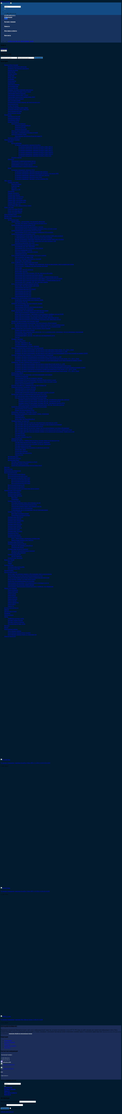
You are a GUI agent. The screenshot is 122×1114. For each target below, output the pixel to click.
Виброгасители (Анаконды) (12, 471)
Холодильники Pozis (10, 214)
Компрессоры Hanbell (14, 494)
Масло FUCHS (12, 601)
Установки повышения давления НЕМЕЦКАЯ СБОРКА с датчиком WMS (37, 173)
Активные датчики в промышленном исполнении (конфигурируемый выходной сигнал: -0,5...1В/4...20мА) (47, 358)
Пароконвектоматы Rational (17, 93)
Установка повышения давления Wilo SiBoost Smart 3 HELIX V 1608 (22, 1019)
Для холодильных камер (19, 134)
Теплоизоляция (8, 615)
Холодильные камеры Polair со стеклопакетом (22, 634)
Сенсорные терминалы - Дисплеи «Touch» (24, 412)
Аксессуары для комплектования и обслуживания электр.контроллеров (30, 574)
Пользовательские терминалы (24, 309)
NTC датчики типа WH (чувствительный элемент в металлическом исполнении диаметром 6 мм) (44, 431)
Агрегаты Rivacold (13, 122)
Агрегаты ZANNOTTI (14, 138)
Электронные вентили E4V (23, 291)
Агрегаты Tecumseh (21, 129)
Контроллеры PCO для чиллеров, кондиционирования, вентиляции (31, 375)
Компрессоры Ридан (14, 501)
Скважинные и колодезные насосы (22, 164)
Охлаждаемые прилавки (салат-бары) (19, 91)
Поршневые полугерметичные (20, 515)
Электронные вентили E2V (23, 287)
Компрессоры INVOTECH (15, 517)
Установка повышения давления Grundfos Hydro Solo (35, 156)
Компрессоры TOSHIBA (15, 531)
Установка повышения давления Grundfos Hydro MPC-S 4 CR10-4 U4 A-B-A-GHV (25, 891)
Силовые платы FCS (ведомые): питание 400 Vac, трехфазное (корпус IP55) (42, 403)
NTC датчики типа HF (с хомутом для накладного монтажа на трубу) (36, 423)
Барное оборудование (11, 65)
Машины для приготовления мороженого (20, 90)
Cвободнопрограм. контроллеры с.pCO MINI (25, 245)
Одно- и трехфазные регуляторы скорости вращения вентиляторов (28, 577)
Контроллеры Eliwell (10, 572)
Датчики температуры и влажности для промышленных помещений (32, 355)
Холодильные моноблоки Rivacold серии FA (28, 136)
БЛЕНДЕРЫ (11, 72)
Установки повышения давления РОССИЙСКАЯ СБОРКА (32, 175)
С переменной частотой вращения (22, 508)
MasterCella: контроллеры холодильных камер (25, 298)
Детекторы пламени (21, 451)
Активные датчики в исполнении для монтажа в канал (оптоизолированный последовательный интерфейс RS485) (50, 367)
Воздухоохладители (10, 472)
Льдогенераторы (13, 86)
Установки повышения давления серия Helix (28, 177)
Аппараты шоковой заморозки (17, 67)
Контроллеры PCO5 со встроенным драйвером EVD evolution (34, 232)
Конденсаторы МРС (14, 569)
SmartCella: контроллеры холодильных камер (29, 300)
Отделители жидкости (11, 608)
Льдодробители (13, 88)
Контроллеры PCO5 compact (24, 408)
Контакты (7, 35)
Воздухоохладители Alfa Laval (17, 476)
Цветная (14, 188)
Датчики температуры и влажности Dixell (24, 462)
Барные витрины (13, 70)
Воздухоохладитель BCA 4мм (20, 480)
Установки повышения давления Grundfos (28, 145)
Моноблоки (7, 115)
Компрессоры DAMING (15, 512)
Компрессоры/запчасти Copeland (18, 549)
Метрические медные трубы (16, 624)
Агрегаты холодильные (18, 124)
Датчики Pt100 (20, 433)
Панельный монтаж (21, 253)
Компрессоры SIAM (14, 529)
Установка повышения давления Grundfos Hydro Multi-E (36, 152)
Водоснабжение (16, 143)
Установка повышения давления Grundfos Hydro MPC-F (36, 148)
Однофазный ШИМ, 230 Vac (23, 334)
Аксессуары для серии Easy (23, 261)
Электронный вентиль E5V (23, 293)
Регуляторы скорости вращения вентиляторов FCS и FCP (28, 394)
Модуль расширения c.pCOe (23, 250)
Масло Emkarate (13, 590)
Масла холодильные (10, 588)
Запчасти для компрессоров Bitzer (22, 545)
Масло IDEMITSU (13, 602)
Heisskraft (11, 159)
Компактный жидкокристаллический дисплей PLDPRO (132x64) (34, 392)
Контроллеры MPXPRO (22, 305)
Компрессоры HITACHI (15, 528)
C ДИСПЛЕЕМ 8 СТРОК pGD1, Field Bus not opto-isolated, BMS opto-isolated (39, 236)
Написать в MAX (7, 1062)
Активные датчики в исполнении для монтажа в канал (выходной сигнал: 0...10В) (40, 364)
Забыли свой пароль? (7, 1112)
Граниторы (11, 75)
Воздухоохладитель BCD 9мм (20, 481)
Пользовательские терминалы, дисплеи (23, 387)
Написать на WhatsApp (9, 1064)
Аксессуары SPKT (20, 341)
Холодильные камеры (11, 629)
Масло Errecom (12, 599)
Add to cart (4, 49)
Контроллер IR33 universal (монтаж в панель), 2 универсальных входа (36, 277)
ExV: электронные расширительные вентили (24, 284)
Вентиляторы (8, 469)
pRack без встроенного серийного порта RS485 (29, 312)
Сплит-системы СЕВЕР (15, 213)
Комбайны (11, 79)
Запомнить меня (16, 1108)
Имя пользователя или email (10, 1101)
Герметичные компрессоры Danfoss (22, 540)
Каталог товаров (9, 22)
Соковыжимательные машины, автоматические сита (24, 102)
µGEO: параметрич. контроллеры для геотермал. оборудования (30, 328)
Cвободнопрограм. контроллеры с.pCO (23, 234)
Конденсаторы (8, 565)
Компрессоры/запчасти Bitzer (17, 544)
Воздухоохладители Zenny (16, 487)
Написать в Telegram (8, 1068)
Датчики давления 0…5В (22, 342)
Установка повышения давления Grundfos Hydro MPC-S (36, 150)
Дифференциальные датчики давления (27, 346)
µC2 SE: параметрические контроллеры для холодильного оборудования (34, 323)
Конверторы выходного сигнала (25, 330)
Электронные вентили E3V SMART (25, 289)
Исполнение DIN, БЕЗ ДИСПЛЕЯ (25, 246)
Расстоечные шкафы (14, 100)
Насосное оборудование (12, 140)
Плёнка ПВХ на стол (14, 204)
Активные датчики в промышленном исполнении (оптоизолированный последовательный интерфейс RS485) (48, 360)
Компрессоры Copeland (18, 553)
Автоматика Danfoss (14, 458)
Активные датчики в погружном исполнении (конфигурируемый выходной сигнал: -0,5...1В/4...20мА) (45, 369)
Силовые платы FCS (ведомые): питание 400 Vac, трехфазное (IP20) (39, 401)
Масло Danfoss (12, 597)
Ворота (10, 561)
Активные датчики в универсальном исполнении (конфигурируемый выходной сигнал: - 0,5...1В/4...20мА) (47, 371)
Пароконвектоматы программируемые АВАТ (21, 97)
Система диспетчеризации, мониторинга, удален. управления (30, 414)
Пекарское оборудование (16, 99)
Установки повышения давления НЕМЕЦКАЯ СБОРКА (31, 172)
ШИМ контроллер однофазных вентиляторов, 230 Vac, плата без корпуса (41, 405)
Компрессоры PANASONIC (16, 520)
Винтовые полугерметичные (20, 513)
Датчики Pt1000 (20, 435)
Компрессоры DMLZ (14, 492)
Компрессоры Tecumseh (15, 558)
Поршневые (15, 499)
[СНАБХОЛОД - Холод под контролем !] (10, 3)
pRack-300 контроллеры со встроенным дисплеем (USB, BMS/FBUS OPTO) (38, 319)
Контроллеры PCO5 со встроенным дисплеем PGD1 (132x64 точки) (36, 229)
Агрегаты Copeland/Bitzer (23, 125)
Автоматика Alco (13, 456)
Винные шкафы (12, 74)
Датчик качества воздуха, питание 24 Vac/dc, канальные (32, 442)
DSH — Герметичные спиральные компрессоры (25, 538)
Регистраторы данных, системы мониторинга (22, 579)
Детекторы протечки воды (23, 453)
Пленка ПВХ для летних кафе (17, 200)
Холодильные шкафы (14, 113)
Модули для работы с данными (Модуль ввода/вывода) (28, 385)
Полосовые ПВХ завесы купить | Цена (19, 205)
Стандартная (15, 186)
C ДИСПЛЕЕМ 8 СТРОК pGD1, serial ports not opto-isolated (33, 237)
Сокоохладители (13, 104)
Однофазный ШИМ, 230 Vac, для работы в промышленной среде (35, 335)
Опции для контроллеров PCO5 (24, 410)
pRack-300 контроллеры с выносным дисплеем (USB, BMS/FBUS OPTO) (37, 318)
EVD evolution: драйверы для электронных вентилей (31, 266)
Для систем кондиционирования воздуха (24, 504)
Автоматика (8, 218)
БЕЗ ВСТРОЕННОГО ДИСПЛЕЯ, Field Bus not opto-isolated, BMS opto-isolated (39, 239)
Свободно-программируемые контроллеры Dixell (26, 465)
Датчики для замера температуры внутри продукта (31, 223)
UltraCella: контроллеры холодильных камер (25, 321)
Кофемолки (11, 83)
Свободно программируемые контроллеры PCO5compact (29, 407)
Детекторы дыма (20, 449)
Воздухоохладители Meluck (16, 474)
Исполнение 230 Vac (21, 302)
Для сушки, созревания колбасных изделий (24, 132)
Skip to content (5, 1)
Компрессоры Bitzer (17, 547)
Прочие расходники (10, 611)
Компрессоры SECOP (14, 554)
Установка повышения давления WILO (23, 170)
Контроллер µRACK (17, 373)
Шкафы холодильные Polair (12, 216)
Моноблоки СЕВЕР (14, 120)
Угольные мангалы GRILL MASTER (18, 109)
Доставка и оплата (10, 31)
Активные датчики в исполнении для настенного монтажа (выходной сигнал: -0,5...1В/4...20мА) (44, 350)
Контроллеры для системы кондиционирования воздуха (25, 576)
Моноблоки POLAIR (14, 116)
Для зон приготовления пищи (20, 131)
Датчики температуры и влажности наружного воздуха (32, 448)
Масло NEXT (12, 604)
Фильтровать (38, 57)
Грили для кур (12, 77)
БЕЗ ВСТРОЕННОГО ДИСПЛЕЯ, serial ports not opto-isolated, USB (35, 241)
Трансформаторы (16, 439)
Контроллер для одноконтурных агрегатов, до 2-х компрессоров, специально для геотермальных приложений (49, 332)
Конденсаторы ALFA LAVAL (16, 567)
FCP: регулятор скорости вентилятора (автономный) (31, 396)
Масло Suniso (12, 593)
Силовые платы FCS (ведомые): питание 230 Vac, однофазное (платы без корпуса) (44, 399)
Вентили (6, 467)
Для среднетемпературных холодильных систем (26, 506)
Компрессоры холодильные (12, 490)
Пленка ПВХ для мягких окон (17, 202)
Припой (6, 609)
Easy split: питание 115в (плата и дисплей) (28, 259)
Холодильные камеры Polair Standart (19, 633)
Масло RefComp (13, 592)
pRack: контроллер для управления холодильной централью (29, 310)
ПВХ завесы (8, 180)
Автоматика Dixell (13, 460)
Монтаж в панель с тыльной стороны (26, 252)
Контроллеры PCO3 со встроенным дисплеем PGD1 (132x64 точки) (36, 382)
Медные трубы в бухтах (15, 620)
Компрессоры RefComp (15, 496)
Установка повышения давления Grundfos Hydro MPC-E (36, 147)
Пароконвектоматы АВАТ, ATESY (18, 95)
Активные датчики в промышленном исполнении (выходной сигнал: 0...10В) (38, 357)
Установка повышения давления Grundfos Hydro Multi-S (36, 154)
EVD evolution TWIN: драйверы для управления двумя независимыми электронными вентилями (44, 264)
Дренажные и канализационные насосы (23, 161)
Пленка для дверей (14, 195)
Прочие (17, 337)
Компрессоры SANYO (14, 522)
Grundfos (10, 141)
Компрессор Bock (13, 533)
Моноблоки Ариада (14, 118)
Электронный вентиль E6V (23, 294)
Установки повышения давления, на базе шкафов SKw (31, 179)
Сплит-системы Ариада (15, 211)
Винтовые (14, 497)
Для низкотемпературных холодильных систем (26, 503)
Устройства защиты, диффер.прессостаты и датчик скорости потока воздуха (35, 440)
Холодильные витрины (15, 111)
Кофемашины (12, 81)
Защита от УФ (15, 189)
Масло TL (11, 606)
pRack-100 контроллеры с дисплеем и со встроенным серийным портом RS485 (39, 314)
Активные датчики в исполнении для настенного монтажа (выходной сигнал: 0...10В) (41, 351)
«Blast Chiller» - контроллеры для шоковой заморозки (28, 221)
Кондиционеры (8, 570)
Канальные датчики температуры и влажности (25, 362)
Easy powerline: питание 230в (24, 257)
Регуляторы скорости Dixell (19, 464)
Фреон (6, 627)
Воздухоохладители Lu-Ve (16, 485)
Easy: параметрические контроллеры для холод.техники (28, 255)
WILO (9, 168)
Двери (10, 563)
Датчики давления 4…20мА (23, 344)
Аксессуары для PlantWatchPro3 (25, 419)
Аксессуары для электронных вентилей (27, 286)
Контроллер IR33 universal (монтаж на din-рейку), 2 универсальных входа (37, 280)
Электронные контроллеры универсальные (21, 585)
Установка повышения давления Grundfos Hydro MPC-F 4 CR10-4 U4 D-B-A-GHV (25, 763)
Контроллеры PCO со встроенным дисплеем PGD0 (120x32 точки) (35, 380)
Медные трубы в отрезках (16, 622)
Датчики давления (17, 339)
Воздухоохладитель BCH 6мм (20, 483)
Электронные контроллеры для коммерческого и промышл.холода (28, 583)
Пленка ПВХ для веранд (15, 198)
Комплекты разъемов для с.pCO (24, 243)
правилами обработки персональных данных (20, 1033)
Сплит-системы (9, 207)
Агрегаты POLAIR (20, 127)
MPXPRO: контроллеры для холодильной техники (26, 303)
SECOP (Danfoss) (16, 556)
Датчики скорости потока (23, 446)
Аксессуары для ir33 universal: (24, 269)
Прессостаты (19, 455)
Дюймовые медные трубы (16, 618)
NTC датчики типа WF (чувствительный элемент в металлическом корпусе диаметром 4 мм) (43, 430)
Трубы (6, 617)
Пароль (3, 1105)
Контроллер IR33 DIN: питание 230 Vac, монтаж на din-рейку (34, 273)
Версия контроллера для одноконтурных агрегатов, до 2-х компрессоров (37, 326)
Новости (7, 26)
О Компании (8, 17)
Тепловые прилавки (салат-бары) (18, 107)
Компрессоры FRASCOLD (15, 542)
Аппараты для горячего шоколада (18, 68)
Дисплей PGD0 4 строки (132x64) (25, 389)
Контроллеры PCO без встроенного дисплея (28, 378)
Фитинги (6, 626)
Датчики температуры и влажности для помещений (27, 348)
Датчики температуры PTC (23, 437)
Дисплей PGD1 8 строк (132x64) (25, 391)
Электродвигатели (10, 636)
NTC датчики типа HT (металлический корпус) (29, 426)
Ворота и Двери (9, 560)
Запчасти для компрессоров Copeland (23, 551)
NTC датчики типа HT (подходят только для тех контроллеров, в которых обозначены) (42, 428)
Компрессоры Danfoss (15, 537)
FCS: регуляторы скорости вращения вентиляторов (30, 398)
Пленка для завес (13, 182)
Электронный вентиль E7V (23, 296)
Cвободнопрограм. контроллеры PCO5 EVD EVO (26, 230)
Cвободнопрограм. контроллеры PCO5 (23, 225)
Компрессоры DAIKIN (14, 519)
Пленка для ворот (13, 193)
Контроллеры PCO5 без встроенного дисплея (29, 227)
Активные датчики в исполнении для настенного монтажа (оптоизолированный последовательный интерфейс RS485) (51, 353)
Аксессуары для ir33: (21, 271)
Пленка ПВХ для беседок (16, 197)
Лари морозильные (13, 84)
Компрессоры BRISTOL (15, 524)
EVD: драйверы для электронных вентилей (24, 262)
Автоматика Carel (13, 220)
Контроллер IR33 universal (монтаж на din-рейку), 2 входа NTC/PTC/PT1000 (38, 278)
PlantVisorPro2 (19, 415)
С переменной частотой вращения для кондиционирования (29, 510)
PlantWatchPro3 (20, 417)
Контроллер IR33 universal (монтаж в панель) (29, 275)
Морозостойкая (16, 184)
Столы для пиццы (13, 106)
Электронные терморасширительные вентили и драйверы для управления (30, 586)
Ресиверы (7, 613)
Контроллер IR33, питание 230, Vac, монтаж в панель (31, 282)
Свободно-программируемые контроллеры (21, 581)
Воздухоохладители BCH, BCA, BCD (19, 478)
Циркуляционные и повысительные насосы (24, 166)
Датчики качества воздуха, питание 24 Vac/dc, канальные (33, 444)
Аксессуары (18, 268)
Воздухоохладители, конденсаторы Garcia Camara (23, 488)
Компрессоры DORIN (14, 526)
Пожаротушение (16, 157)
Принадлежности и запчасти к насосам (23, 163)
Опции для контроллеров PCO (24, 383)
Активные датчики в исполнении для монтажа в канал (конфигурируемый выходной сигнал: (43, 366)
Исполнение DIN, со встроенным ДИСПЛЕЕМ (29, 248)
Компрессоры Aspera (14, 535)
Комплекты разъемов (21, 376)
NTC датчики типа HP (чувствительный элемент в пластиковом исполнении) (38, 424)
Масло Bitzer (12, 595)
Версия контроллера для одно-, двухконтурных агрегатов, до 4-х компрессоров (39, 325)
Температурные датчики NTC (20, 421)
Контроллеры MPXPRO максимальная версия (29, 307)
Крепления (11, 191)
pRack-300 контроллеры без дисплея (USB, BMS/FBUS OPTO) (34, 316)
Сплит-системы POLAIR (15, 209)
